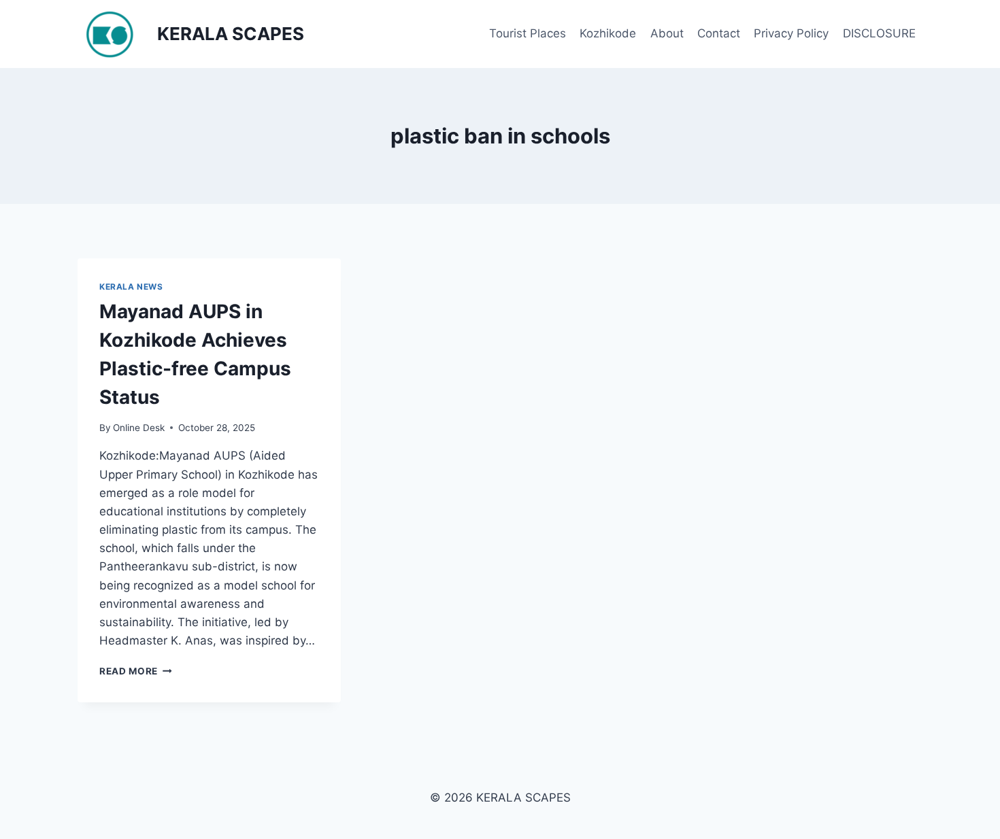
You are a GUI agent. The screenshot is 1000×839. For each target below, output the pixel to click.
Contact (718, 33)
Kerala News (131, 286)
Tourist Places (527, 33)
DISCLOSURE (879, 33)
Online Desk (139, 427)
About (667, 33)
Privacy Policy (791, 33)
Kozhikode (608, 33)
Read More (135, 671)
